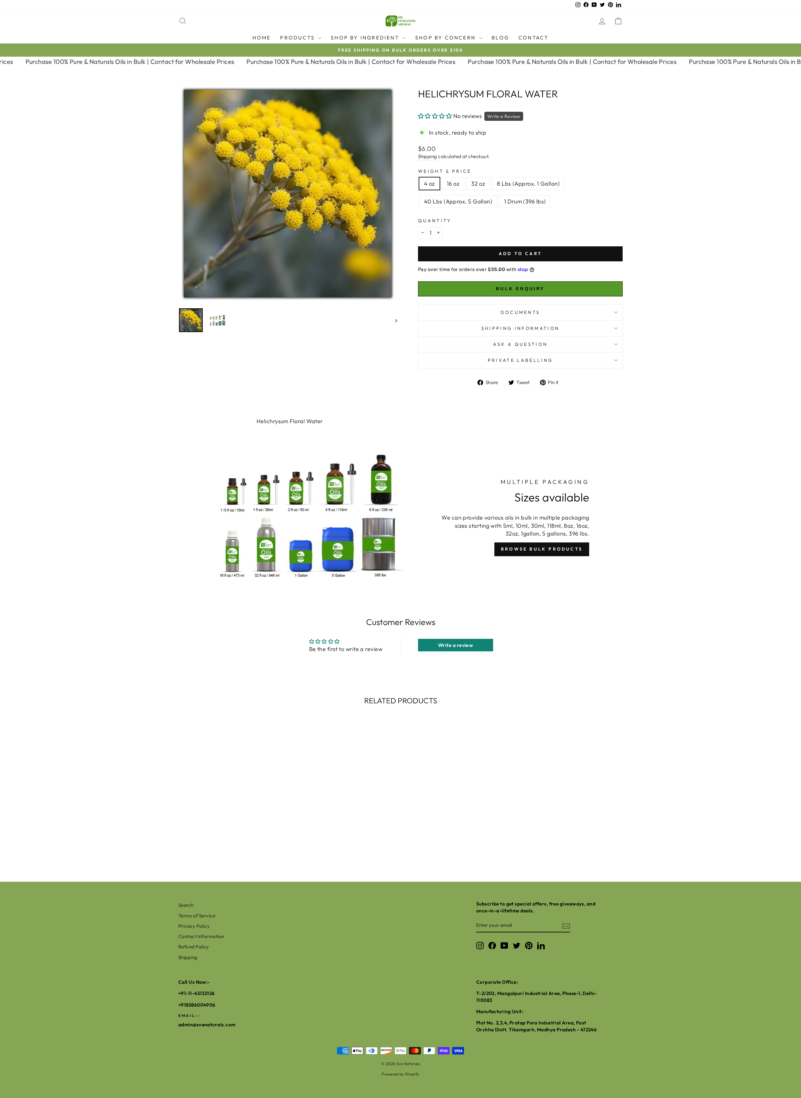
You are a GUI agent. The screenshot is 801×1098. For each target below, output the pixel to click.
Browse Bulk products (542, 549)
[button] (435, 116)
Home (262, 37)
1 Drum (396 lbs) (525, 201)
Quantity (435, 220)
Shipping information (520, 328)
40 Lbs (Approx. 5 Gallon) (458, 201)
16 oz (453, 183)
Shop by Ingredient (366, 37)
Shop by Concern (446, 37)
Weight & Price (444, 171)
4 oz (429, 183)
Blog (500, 37)
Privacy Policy (194, 926)
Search (186, 905)
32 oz (478, 183)
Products (298, 37)
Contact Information (201, 936)
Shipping (427, 156)
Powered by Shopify (400, 1073)
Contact (533, 37)
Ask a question (520, 344)
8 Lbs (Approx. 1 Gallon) (528, 183)
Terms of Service (196, 916)
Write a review (455, 645)
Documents (520, 312)
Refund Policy (193, 947)
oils (509, 517)
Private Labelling (520, 360)
